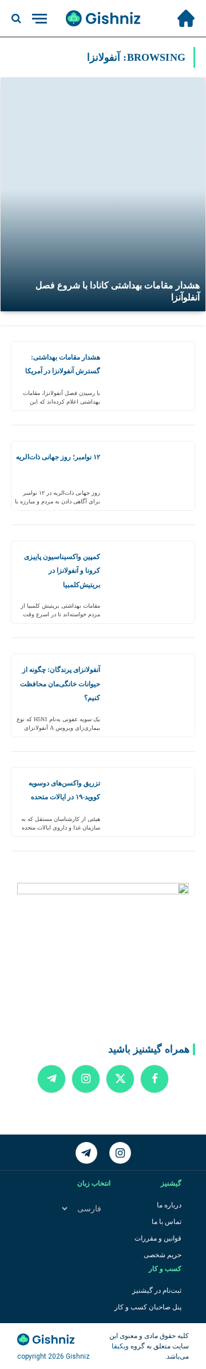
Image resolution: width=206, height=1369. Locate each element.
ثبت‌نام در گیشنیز (156, 1290)
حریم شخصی (162, 1255)
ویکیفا (120, 1346)
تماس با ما (166, 1222)
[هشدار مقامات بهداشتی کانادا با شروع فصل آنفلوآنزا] (103, 194)
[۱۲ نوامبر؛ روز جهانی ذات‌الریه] (152, 475)
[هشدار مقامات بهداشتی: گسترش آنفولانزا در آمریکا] (152, 376)
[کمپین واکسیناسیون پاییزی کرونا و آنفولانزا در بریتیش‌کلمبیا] (152, 582)
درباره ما (169, 1205)
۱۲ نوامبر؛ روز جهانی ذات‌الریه (58, 457)
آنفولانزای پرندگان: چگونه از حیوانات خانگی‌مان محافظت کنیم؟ (60, 684)
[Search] (17, 19)
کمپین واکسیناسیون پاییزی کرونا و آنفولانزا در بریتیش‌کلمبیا (62, 571)
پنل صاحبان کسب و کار (147, 1307)
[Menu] (39, 19)
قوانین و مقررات (157, 1238)
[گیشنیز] (103, 18)
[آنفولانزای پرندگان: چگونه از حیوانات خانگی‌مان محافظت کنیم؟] (152, 695)
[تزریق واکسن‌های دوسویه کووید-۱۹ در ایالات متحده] (152, 802)
